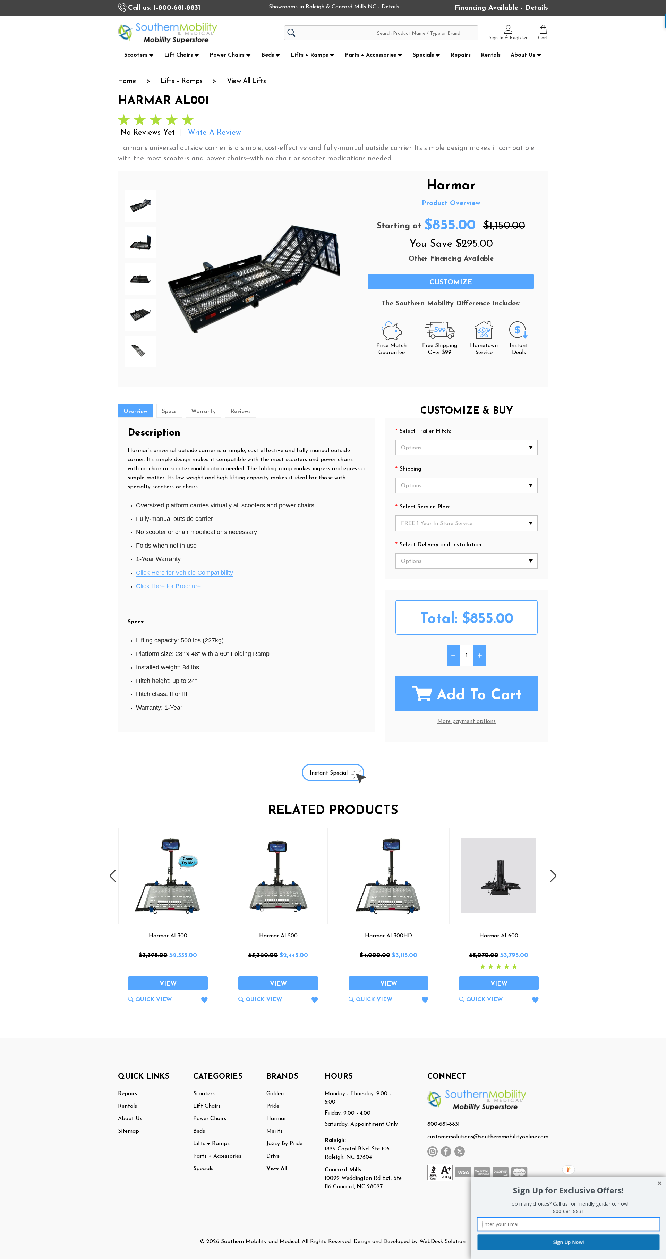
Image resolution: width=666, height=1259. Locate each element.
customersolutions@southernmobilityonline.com (487, 1137)
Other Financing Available (451, 258)
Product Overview (451, 203)
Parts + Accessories (370, 55)
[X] (459, 1151)
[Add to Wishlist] (204, 1001)
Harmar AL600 (498, 936)
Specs (169, 411)
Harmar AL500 (278, 936)
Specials (423, 55)
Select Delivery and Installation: (439, 545)
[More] (151, 55)
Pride (272, 1106)
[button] (568, 1191)
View (168, 984)
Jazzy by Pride (284, 1144)
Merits (274, 1131)
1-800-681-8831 (177, 8)
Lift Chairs (178, 55)
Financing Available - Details (501, 8)
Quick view (153, 1000)
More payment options (466, 721)
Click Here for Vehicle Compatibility (184, 572)
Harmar (276, 1119)
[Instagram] (432, 1151)
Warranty (203, 411)
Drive (273, 1156)
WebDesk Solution (442, 1241)
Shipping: (408, 469)
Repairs (461, 55)
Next (553, 876)
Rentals (491, 55)
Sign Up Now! (568, 1242)
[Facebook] (446, 1151)
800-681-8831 (443, 1124)
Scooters (135, 55)
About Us (523, 55)
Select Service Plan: (422, 507)
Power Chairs (227, 55)
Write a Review (214, 133)
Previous (113, 876)
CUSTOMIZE (450, 282)
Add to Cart (479, 695)
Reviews (240, 411)
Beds (267, 55)
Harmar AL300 (168, 936)
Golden (275, 1094)
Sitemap (128, 1131)
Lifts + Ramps (309, 55)
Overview (135, 411)
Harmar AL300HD (388, 936)
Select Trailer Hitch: (423, 432)
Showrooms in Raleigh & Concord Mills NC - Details (334, 7)
